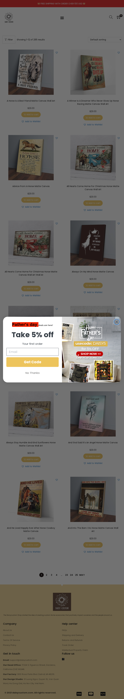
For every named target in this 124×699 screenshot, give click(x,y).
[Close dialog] (117, 322)
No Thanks (32, 373)
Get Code (32, 362)
